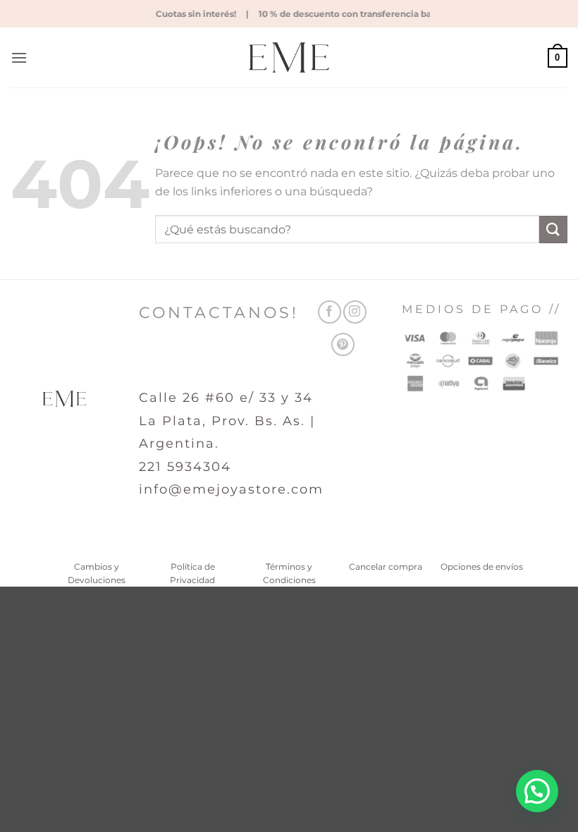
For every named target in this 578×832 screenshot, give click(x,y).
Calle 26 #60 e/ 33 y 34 (226, 397)
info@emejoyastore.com (231, 489)
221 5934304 (185, 467)
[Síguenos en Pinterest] (343, 344)
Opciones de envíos (482, 566)
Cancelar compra (385, 566)
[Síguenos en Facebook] (329, 312)
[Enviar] (553, 229)
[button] (19, 57)
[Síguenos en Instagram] (355, 312)
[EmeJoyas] (289, 57)
